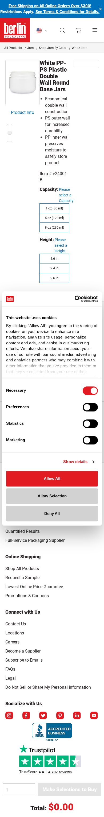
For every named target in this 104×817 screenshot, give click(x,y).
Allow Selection (52, 496)
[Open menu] (95, 30)
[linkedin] (77, 716)
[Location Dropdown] (42, 30)
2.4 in (54, 268)
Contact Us (15, 623)
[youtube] (94, 716)
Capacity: (49, 189)
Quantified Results (22, 531)
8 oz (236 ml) (54, 227)
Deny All (52, 513)
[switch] (90, 407)
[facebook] (26, 716)
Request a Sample (22, 577)
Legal (10, 678)
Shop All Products (22, 568)
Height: (47, 239)
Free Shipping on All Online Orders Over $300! (50, 5)
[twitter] (43, 716)
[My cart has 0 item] (78, 30)
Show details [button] (75, 461)
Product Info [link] (22, 112)
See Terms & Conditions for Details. (67, 11)
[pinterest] (60, 716)
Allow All (52, 478)
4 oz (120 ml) (54, 218)
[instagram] (9, 716)
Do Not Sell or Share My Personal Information (48, 686)
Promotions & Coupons (27, 595)
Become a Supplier (23, 651)
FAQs (10, 669)
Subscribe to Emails (24, 660)
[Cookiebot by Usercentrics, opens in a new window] (75, 298)
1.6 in (54, 259)
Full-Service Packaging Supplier (35, 540)
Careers (12, 642)
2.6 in (54, 278)
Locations (14, 633)
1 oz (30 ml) (54, 208)
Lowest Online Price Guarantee (34, 586)
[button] (62, 30)
